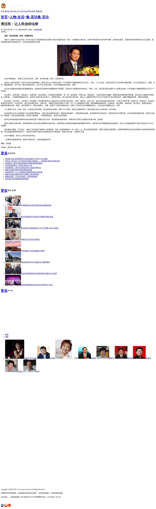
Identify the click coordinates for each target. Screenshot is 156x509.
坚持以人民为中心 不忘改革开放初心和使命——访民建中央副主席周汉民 (32, 161)
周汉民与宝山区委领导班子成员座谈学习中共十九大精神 (26, 159)
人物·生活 (17, 17)
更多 (4, 153)
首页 (4, 17)
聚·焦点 (8, 11)
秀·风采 (32, 11)
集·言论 (14, 11)
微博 (6, 334)
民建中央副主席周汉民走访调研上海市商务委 (22, 174)
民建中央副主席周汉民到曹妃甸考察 (18, 170)
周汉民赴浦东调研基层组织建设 (17, 179)
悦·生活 (26, 11)
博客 (6, 337)
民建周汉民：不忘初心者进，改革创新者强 (21, 177)
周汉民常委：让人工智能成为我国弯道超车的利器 (23, 172)
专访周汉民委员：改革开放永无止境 (18, 165)
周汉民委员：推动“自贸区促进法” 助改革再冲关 (23, 168)
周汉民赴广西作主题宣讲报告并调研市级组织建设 (23, 163)
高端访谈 (38, 11)
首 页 (3, 11)
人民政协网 (37, 30)
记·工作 (20, 11)
